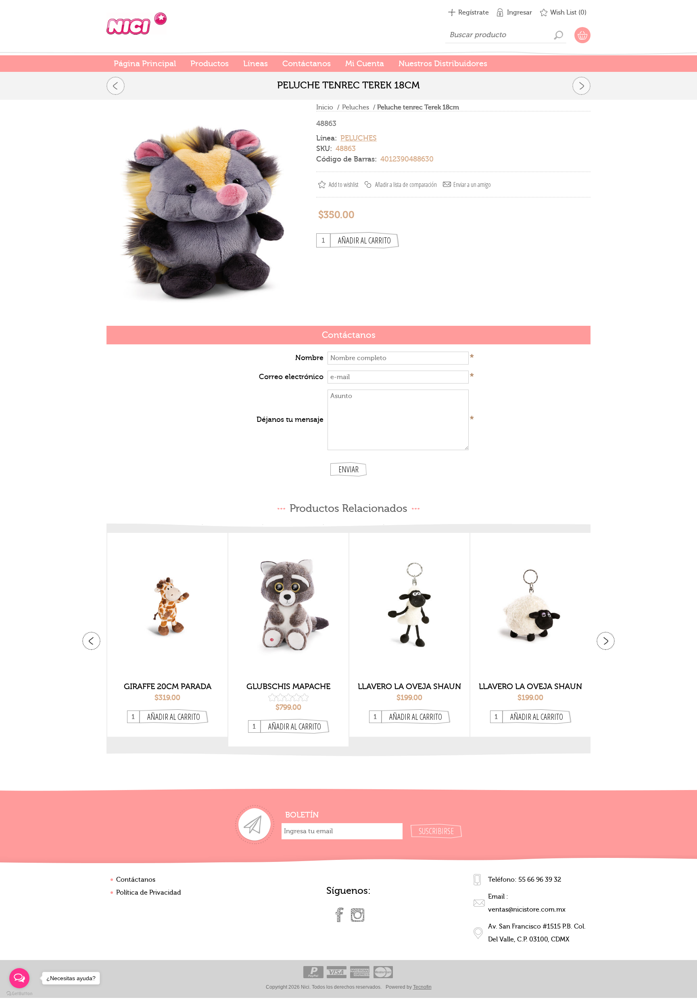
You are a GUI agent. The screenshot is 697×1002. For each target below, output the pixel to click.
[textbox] (505, 35)
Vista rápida (167, 664)
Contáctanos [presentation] (349, 335)
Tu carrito (582, 35)
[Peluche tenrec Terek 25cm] (581, 86)
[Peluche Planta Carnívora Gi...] (115, 86)
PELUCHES (358, 138)
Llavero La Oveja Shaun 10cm (409, 687)
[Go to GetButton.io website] (19, 993)
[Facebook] (339, 914)
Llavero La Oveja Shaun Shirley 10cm (530, 687)
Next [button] (606, 641)
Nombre (309, 358)
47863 (530, 598)
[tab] (348, 336)
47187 (288, 598)
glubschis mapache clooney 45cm (288, 687)
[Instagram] (357, 914)
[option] (167, 635)
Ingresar (519, 12)
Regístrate (473, 12)
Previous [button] (91, 641)
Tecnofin (422, 987)
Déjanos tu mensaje (290, 419)
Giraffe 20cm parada (167, 686)
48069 (167, 598)
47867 (409, 598)
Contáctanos (135, 879)
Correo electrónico (291, 377)
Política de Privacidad (148, 892)
